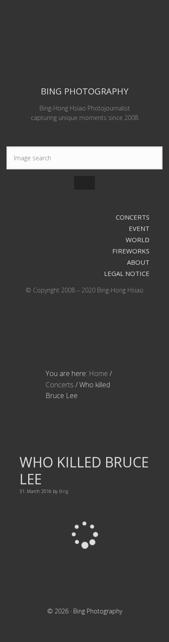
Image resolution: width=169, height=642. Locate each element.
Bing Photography (85, 41)
